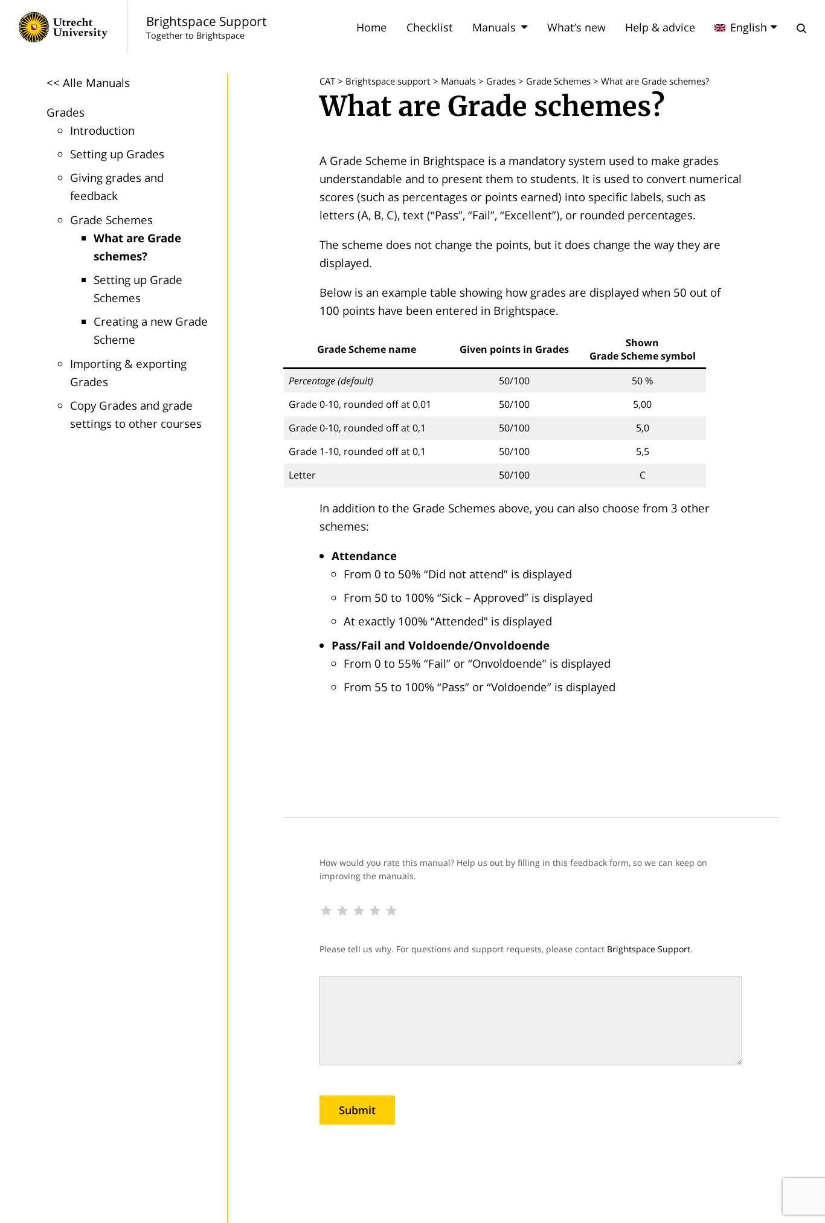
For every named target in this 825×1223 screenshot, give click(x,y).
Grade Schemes (111, 219)
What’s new (576, 27)
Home (371, 27)
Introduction (102, 130)
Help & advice (660, 27)
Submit (357, 1110)
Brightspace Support (648, 949)
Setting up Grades (117, 153)
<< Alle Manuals (88, 82)
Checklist (429, 27)
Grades (66, 112)
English (748, 27)
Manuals (494, 27)
